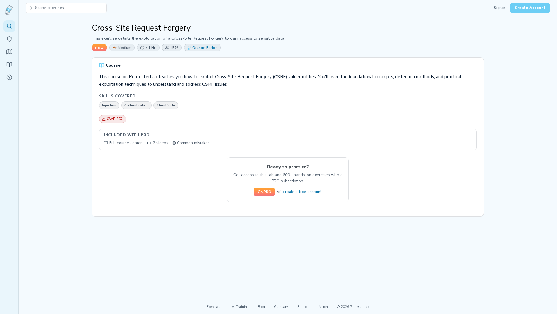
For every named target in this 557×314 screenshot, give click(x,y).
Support (303, 306)
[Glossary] (9, 77)
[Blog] (9, 64)
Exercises (213, 306)
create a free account (302, 192)
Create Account (530, 7)
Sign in (499, 7)
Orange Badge (205, 47)
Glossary (281, 306)
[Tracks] (9, 52)
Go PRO (264, 192)
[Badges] (9, 39)
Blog (261, 306)
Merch (323, 306)
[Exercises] (9, 26)
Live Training (239, 306)
